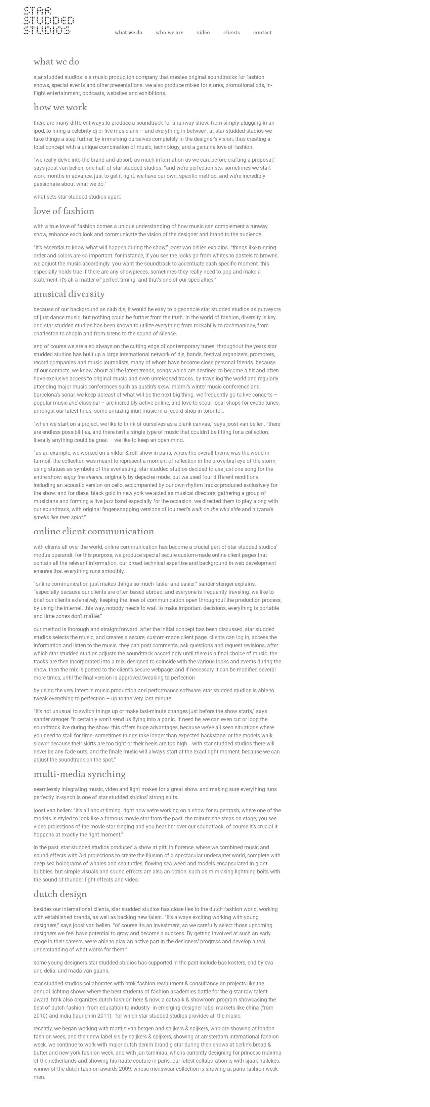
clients (231, 33)
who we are (169, 33)
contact (262, 33)
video (203, 33)
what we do (128, 33)
